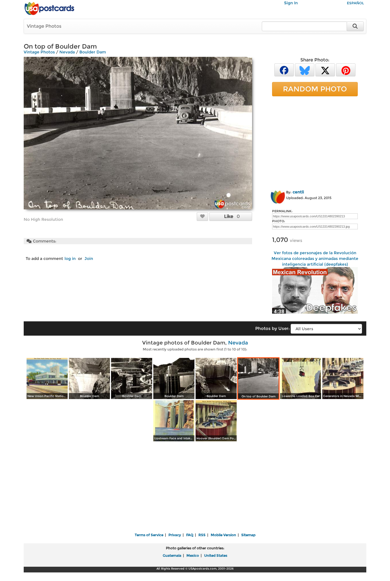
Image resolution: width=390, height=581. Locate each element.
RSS (202, 535)
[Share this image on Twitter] (325, 69)
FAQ (189, 535)
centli (298, 192)
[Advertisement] (315, 142)
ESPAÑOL (355, 3)
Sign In (291, 2)
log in (70, 258)
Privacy (174, 535)
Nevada (67, 52)
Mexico (192, 555)
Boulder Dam (92, 52)
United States (215, 555)
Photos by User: (272, 328)
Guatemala (172, 555)
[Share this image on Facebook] (284, 69)
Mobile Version (223, 535)
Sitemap (248, 535)
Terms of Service (149, 535)
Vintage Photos (44, 26)
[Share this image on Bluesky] (304, 69)
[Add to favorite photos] (202, 216)
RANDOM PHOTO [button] (315, 89)
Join (89, 258)
